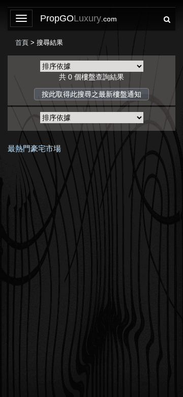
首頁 (21, 42)
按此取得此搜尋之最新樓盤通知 (91, 94)
